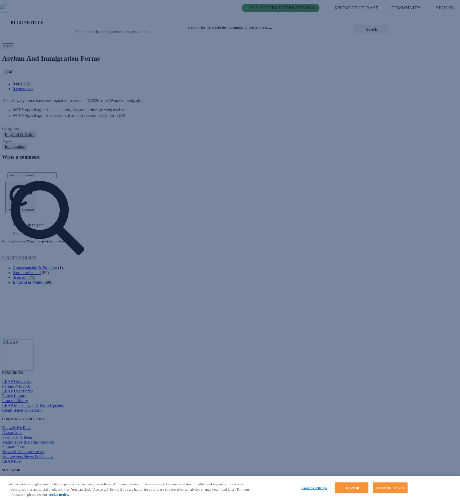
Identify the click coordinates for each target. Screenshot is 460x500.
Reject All (351, 488)
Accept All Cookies (390, 488)
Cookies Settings (314, 488)
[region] (230, 488)
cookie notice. (58, 495)
